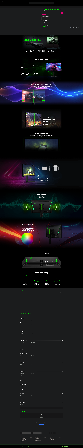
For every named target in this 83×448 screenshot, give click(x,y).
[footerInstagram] (51, 433)
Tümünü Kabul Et (66, 446)
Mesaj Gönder (78, 0)
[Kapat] (81, 446)
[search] (41, 3)
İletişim (80, 0)
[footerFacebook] (55, 433)
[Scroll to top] (81, 429)
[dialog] (41, 446)
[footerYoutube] (49, 433)
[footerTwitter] (53, 433)
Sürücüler (75, 0)
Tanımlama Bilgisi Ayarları (61, 446)
